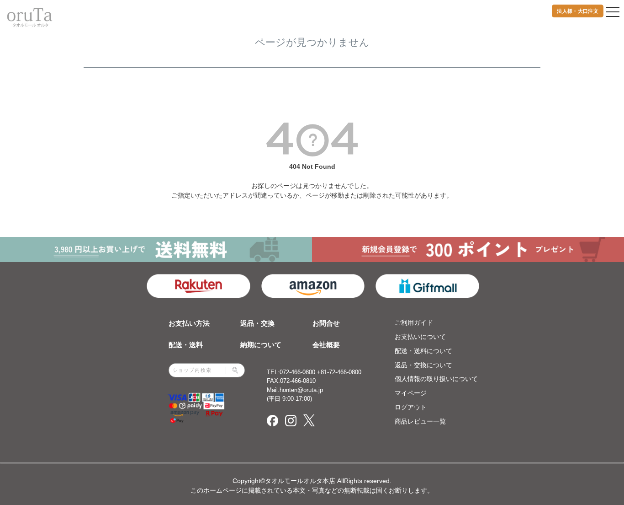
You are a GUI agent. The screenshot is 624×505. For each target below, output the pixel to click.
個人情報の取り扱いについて (436, 378)
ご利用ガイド (414, 322)
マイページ (411, 393)
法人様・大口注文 (577, 11)
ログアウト (411, 407)
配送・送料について (423, 351)
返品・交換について (423, 365)
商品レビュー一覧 (420, 421)
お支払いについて (420, 336)
